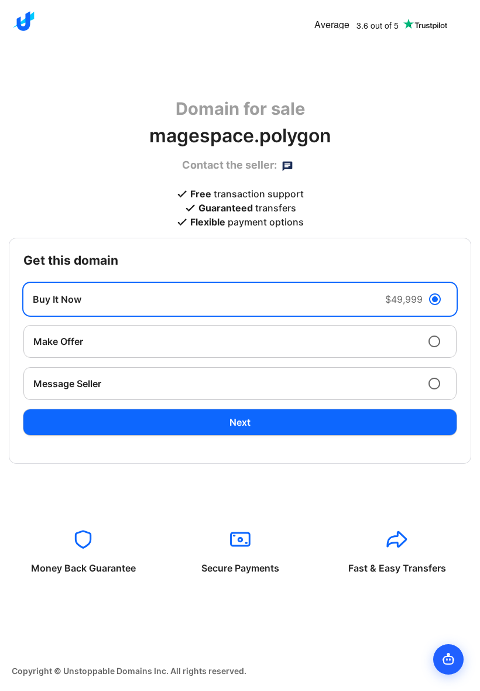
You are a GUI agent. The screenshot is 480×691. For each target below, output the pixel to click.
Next (240, 422)
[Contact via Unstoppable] (287, 165)
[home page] (23, 21)
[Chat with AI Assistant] (448, 659)
